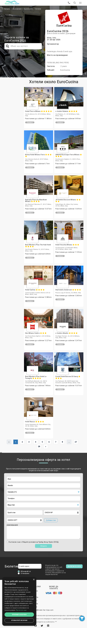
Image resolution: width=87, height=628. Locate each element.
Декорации (70, 33)
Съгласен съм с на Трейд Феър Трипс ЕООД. (34, 542)
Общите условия (29, 542)
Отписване (25, 573)
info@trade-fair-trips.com (43, 610)
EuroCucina (28, 9)
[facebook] (35, 625)
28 (39, 446)
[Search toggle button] (74, 3)
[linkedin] (48, 625)
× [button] (34, 579)
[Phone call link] (69, 3)
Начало (7, 9)
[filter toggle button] (82, 618)
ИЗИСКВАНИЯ (12, 525)
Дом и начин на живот (56, 33)
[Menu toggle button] (80, 3)
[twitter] (42, 625)
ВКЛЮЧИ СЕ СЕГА (74, 566)
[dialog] (19, 601)
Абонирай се (26, 571)
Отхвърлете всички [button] (19, 620)
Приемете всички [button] (19, 614)
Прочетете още (21, 610)
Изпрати (43, 546)
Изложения (17, 9)
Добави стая (51, 520)
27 (76, 442)
